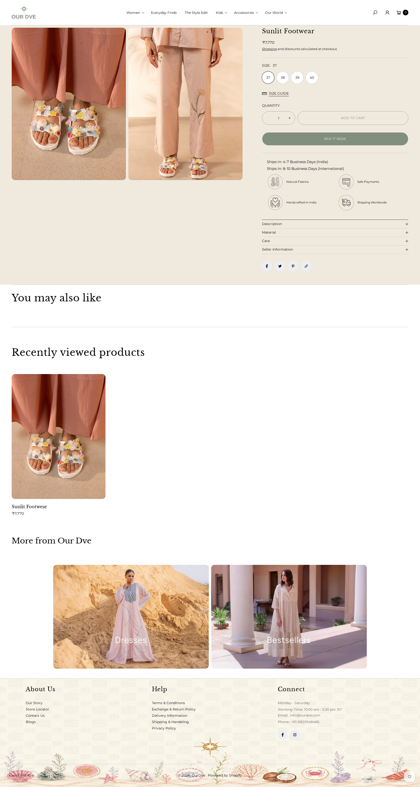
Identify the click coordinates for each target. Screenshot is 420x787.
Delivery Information (169, 715)
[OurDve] (24, 11)
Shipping (269, 49)
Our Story (34, 703)
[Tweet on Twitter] (280, 266)
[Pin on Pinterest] (293, 266)
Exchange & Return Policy (174, 709)
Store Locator (37, 709)
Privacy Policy (164, 728)
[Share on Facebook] (267, 266)
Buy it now (335, 139)
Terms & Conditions (168, 703)
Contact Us (35, 715)
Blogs (31, 722)
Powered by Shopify (225, 775)
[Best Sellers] (289, 617)
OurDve (199, 775)
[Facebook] (283, 735)
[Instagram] (295, 735)
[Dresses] (131, 617)
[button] (136, 13)
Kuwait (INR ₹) (19, 775)
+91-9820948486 (305, 722)
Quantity (271, 105)
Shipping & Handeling (170, 722)
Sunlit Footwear (29, 506)
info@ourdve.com (304, 715)
